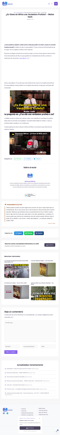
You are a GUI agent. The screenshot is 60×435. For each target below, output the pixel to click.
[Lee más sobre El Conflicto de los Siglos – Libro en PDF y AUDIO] (16, 292)
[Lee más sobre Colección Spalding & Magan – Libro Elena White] (43, 269)
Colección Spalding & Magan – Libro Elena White (42, 260)
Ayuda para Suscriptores (27, 413)
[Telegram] (7, 413)
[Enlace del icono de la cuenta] (49, 4)
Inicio (15, 12)
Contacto (23, 408)
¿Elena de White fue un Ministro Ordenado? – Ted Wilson (42, 283)
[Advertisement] (30, 33)
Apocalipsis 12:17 (24, 58)
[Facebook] (4, 413)
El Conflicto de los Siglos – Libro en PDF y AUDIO (15, 283)
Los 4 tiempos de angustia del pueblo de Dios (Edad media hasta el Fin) (16, 261)
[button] (52, 4)
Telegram (19, 233)
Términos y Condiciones (27, 415)
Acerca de (23, 411)
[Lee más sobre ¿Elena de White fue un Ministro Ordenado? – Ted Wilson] (43, 293)
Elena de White (20, 12)
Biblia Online (42, 408)
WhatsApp (29, 233)
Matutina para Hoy (43, 414)
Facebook (40, 233)
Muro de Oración (43, 412)
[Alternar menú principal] (56, 3)
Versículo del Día (43, 410)
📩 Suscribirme (49, 245)
